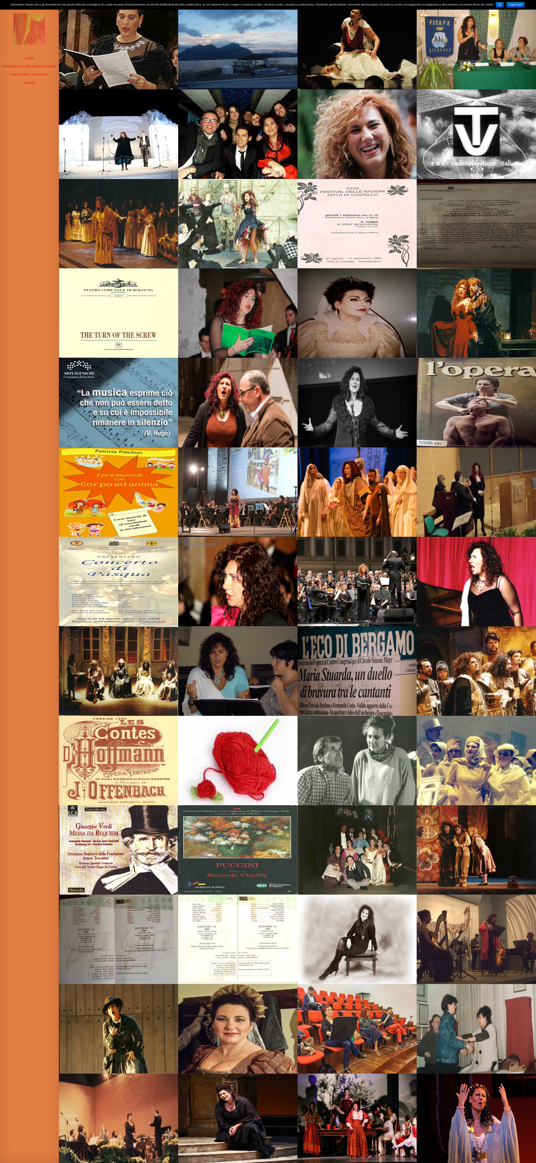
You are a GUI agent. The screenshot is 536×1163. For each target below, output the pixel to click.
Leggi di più (515, 4)
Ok (499, 4)
